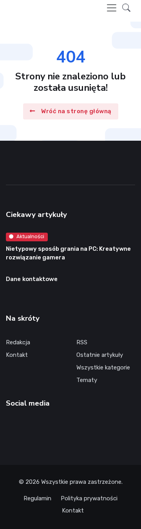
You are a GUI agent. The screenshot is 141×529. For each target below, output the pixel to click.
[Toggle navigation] (112, 7)
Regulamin (37, 498)
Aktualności (30, 236)
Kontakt (17, 354)
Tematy (86, 380)
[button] (126, 7)
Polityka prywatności (89, 498)
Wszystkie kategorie (103, 367)
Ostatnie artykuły (99, 354)
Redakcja (18, 342)
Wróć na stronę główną (76, 111)
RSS (81, 342)
